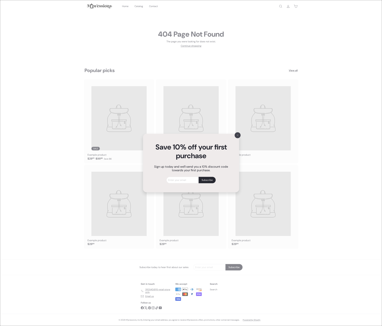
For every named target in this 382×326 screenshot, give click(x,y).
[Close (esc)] (238, 135)
